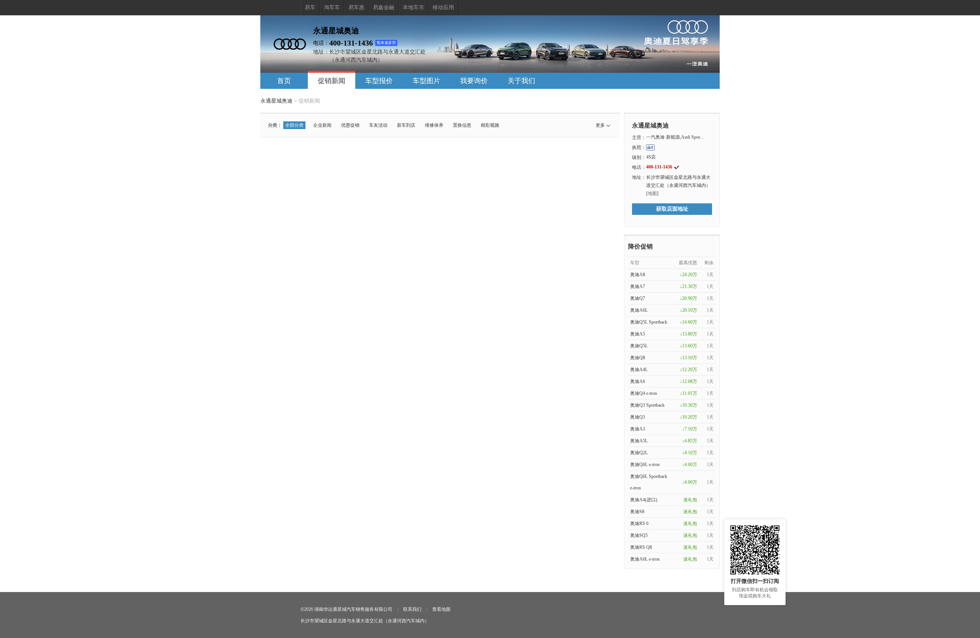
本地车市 (413, 7)
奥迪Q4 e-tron (643, 393)
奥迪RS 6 (639, 523)
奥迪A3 (637, 429)
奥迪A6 (637, 381)
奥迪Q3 (637, 417)
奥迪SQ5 (639, 535)
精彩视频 (490, 125)
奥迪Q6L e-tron (645, 464)
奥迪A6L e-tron (645, 559)
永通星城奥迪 (276, 101)
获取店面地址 (672, 209)
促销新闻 (331, 81)
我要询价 (474, 81)
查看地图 (441, 609)
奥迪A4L (639, 369)
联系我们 (412, 609)
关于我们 (521, 81)
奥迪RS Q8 (641, 547)
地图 (652, 193)
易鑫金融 (383, 7)
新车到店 (406, 125)
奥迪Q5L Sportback (648, 322)
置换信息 (462, 125)
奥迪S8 (637, 511)
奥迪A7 (637, 286)
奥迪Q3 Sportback (647, 405)
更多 (600, 125)
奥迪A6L (639, 310)
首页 (284, 81)
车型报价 (379, 81)
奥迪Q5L (639, 345)
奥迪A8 (637, 274)
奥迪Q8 (637, 357)
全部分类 (294, 125)
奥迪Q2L (639, 452)
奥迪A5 (637, 334)
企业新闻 (322, 125)
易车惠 (356, 7)
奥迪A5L (639, 440)
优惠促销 (350, 125)
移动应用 (443, 7)
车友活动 (378, 125)
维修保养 (434, 125)
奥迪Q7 (637, 298)
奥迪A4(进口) (643, 499)
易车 (310, 7)
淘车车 (332, 7)
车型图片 (426, 81)
